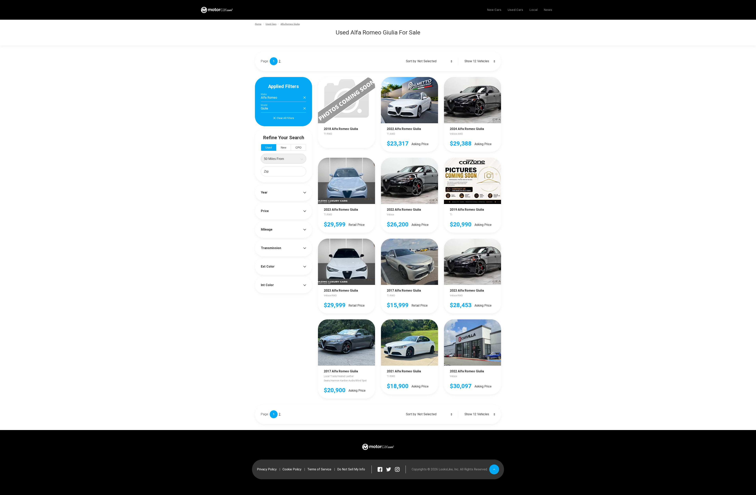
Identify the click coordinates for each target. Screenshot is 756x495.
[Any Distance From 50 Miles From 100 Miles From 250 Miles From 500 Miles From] (283, 159)
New (283, 147)
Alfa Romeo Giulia (290, 24)
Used (268, 147)
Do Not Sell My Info (351, 469)
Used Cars (271, 24)
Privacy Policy (267, 469)
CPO (298, 147)
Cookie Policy (292, 469)
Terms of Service (319, 469)
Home (258, 24)
